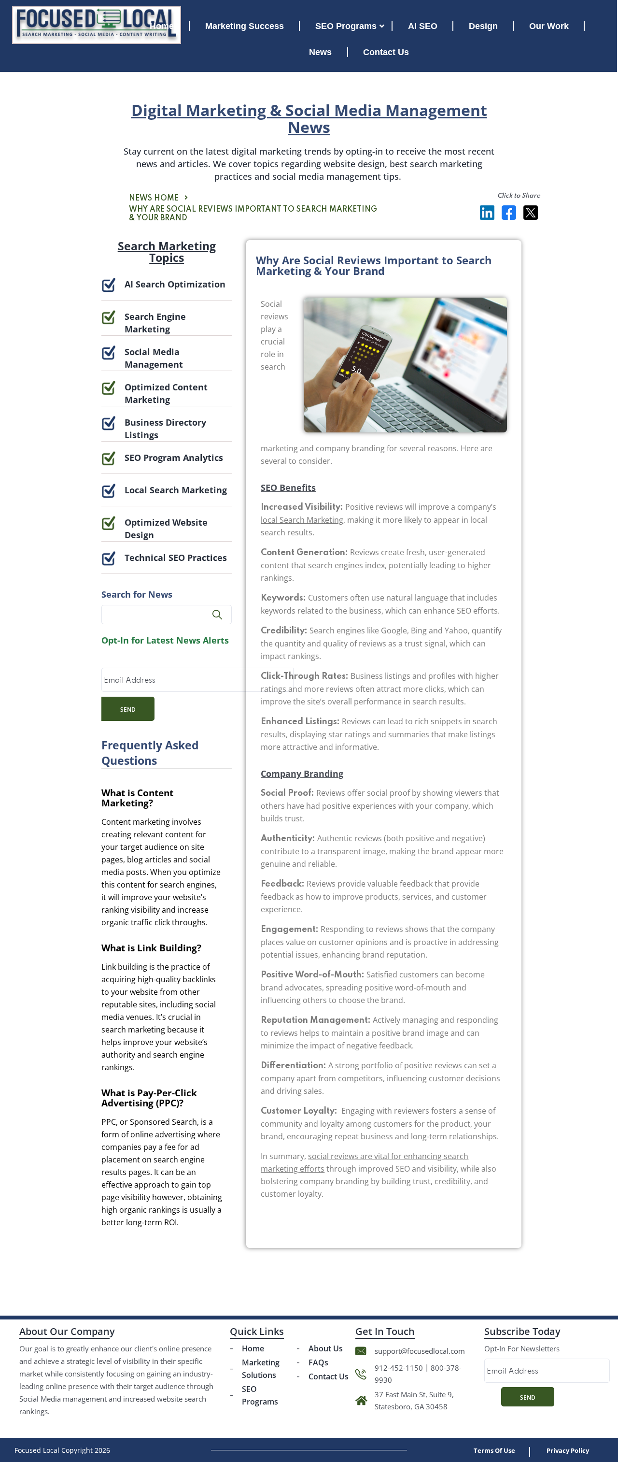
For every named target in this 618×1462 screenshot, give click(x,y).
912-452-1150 (399, 1368)
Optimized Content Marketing (166, 393)
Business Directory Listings (165, 428)
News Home (154, 198)
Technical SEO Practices (176, 557)
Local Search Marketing (176, 490)
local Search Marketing (302, 520)
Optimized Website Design (166, 528)
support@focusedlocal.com (420, 1351)
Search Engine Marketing (155, 323)
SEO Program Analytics (174, 457)
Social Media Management (154, 358)
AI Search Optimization (175, 284)
